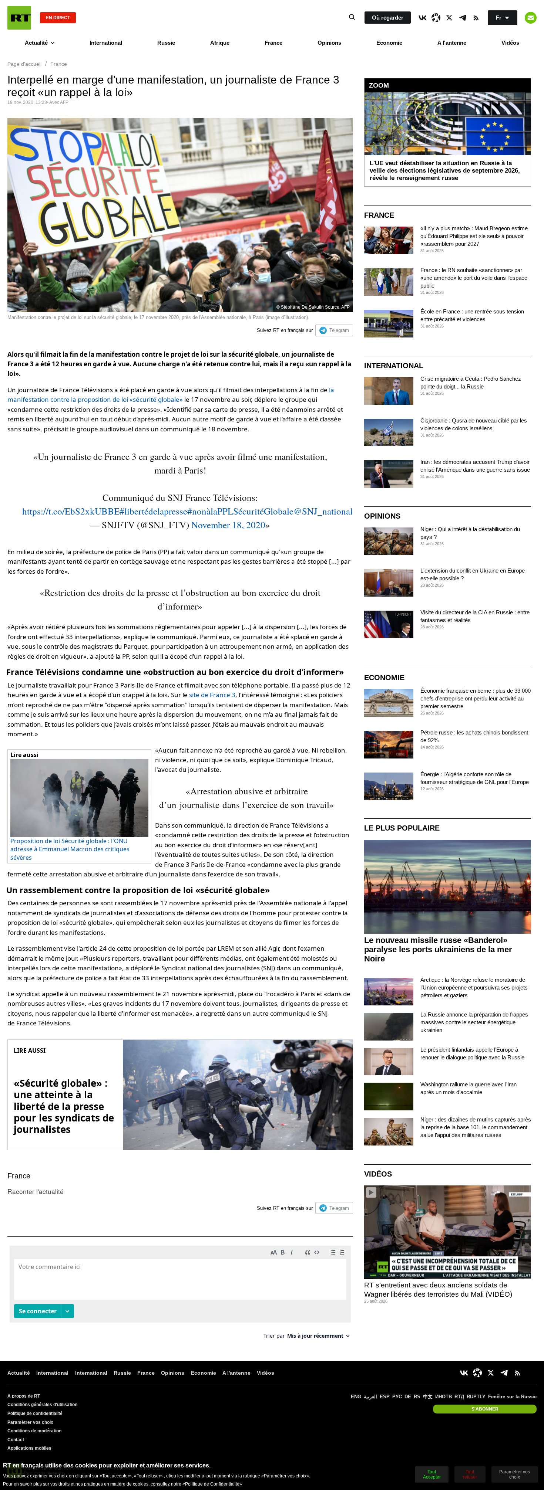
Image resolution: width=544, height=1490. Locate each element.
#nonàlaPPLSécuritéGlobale (240, 511)
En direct (58, 17)
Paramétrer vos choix (30, 1422)
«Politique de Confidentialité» (212, 1484)
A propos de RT (23, 1396)
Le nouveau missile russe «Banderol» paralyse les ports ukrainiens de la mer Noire (438, 949)
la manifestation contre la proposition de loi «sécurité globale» (170, 395)
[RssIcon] (476, 18)
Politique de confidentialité (35, 1413)
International (106, 43)
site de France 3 (212, 694)
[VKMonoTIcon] (423, 18)
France (273, 43)
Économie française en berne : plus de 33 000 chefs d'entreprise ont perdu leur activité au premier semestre (475, 698)
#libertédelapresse (153, 511)
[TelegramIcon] (463, 18)
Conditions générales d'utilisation (42, 1404)
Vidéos (510, 43)
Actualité (36, 43)
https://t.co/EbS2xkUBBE (71, 511)
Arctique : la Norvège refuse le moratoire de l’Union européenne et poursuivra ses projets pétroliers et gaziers (474, 987)
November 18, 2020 (228, 525)
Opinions (329, 43)
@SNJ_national (323, 511)
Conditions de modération (34, 1430)
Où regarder (387, 17)
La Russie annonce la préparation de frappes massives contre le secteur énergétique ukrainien (474, 1022)
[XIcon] (449, 18)
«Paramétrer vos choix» (285, 1476)
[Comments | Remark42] (180, 1295)
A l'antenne (451, 43)
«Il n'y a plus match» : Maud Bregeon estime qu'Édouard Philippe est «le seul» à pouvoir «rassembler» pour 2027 (474, 236)
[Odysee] (436, 18)
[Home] (19, 18)
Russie (166, 43)
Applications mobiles (29, 1448)
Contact (15, 1439)
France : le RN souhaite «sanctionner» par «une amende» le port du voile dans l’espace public (473, 278)
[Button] (531, 18)
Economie (389, 43)
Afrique (219, 43)
